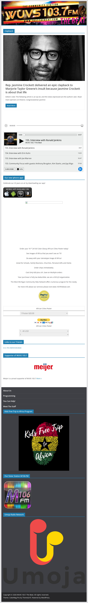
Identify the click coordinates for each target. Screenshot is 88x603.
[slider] (82, 125)
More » (39, 378)
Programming (9, 396)
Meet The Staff (9, 406)
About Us (7, 390)
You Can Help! (9, 401)
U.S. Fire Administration (12, 348)
